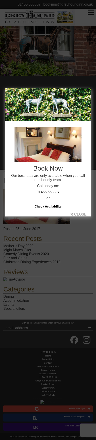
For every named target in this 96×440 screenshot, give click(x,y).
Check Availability (48, 206)
